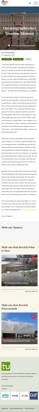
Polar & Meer (6, 59)
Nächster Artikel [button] (30, 291)
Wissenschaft (18, 59)
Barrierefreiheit (29, 408)
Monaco (28, 59)
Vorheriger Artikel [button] (9, 291)
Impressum (4, 408)
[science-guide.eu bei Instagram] (36, 3)
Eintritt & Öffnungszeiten (29, 210)
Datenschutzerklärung (16, 408)
